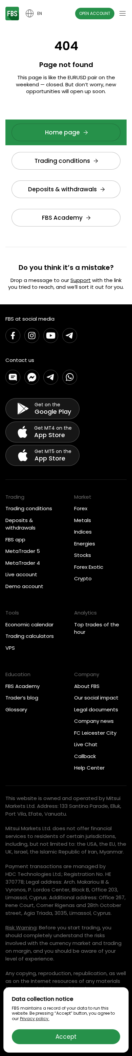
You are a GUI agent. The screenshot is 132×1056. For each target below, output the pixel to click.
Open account (94, 13)
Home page (62, 132)
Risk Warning (21, 927)
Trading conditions (62, 161)
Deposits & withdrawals (62, 189)
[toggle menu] (122, 13)
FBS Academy (62, 218)
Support (80, 280)
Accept (66, 1037)
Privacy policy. (34, 1018)
